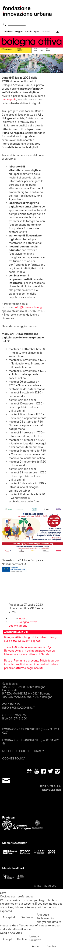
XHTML (43, 886)
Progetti (19, 31)
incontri (23, 618)
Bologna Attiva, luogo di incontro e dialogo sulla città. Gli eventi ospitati (31, 638)
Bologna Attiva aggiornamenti (23, 623)
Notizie (28, 31)
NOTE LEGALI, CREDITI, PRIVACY (23, 751)
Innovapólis (9, 99)
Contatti (45, 31)
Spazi (36, 31)
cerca (5, 24)
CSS (54, 886)
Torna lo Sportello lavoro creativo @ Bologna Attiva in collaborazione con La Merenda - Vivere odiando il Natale (29, 650)
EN (57, 32)
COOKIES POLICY (13, 758)
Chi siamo (8, 31)
